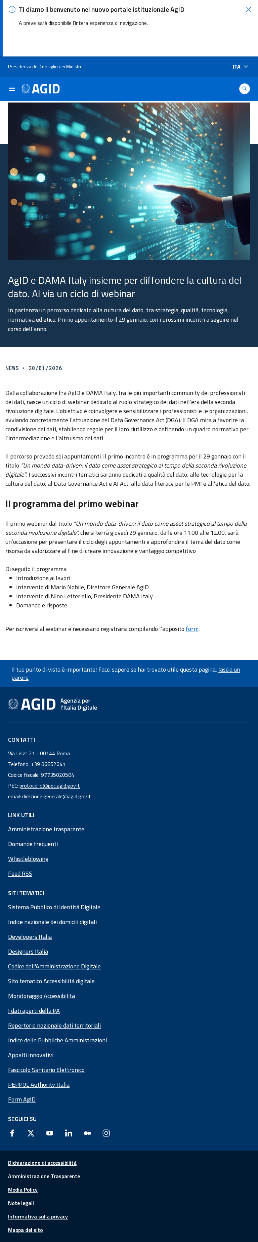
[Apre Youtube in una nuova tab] (50, 1132)
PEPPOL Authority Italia (39, 1084)
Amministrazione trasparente (46, 829)
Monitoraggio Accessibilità (41, 995)
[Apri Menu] (12, 89)
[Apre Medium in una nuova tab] (87, 1132)
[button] (249, 9)
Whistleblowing (28, 858)
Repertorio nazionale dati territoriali (54, 1025)
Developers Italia (30, 936)
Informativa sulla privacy (38, 1216)
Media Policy (23, 1190)
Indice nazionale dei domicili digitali (52, 921)
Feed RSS (20, 873)
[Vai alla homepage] (41, 88)
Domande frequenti (33, 843)
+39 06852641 (48, 764)
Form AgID (22, 1099)
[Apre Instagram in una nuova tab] (106, 1132)
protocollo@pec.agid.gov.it (49, 786)
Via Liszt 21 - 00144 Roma (39, 753)
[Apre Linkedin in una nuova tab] (68, 1132)
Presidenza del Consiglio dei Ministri (44, 66)
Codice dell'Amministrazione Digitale (54, 966)
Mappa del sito (25, 1230)
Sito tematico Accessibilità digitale (51, 981)
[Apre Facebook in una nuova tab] (12, 1132)
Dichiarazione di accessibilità (42, 1163)
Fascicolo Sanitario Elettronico (46, 1069)
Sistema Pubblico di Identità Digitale (54, 907)
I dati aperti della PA (34, 1010)
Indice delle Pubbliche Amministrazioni (57, 1040)
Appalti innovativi (30, 1054)
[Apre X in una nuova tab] (31, 1132)
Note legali (21, 1203)
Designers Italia (28, 951)
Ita (237, 67)
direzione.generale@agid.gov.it (56, 796)
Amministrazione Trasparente (44, 1176)
